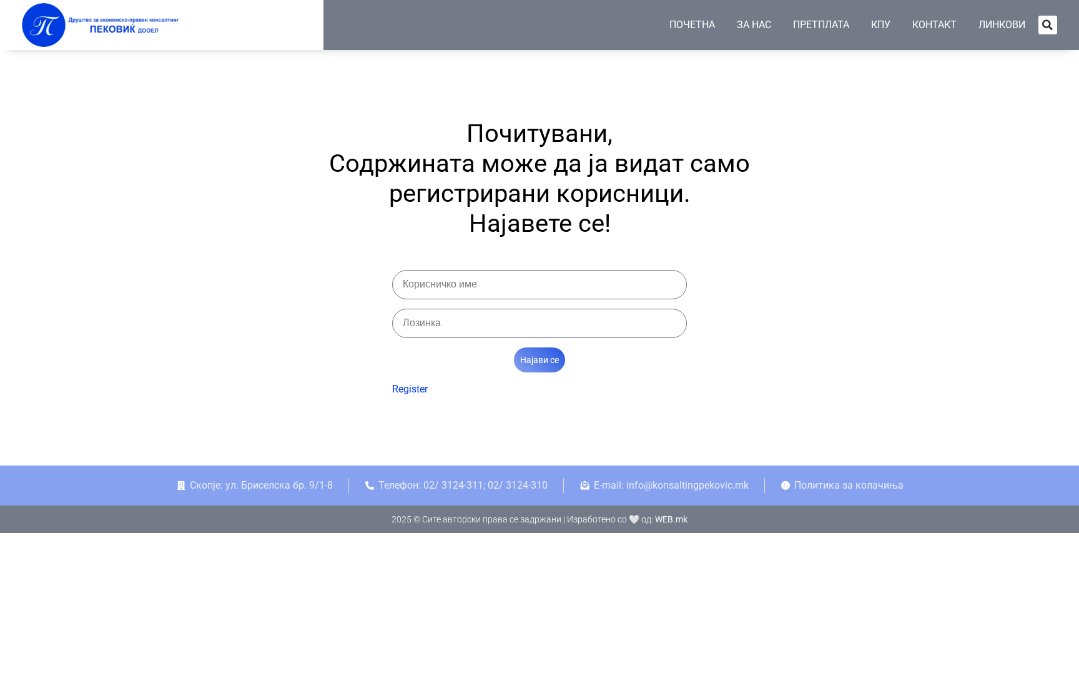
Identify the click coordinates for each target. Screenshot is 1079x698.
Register (410, 389)
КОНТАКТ (934, 25)
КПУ (880, 25)
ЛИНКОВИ (1001, 25)
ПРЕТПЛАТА (821, 25)
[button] (1047, 25)
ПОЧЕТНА (692, 25)
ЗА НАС (754, 25)
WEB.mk (671, 519)
